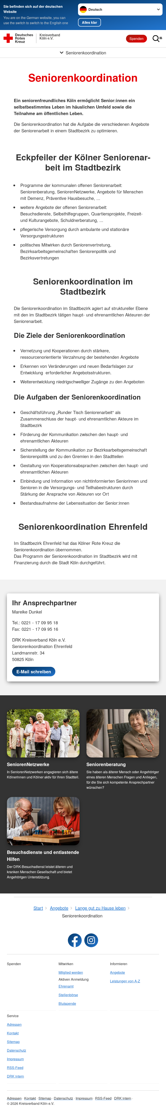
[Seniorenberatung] (122, 733)
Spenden (136, 38)
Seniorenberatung (106, 764)
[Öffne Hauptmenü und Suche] (157, 38)
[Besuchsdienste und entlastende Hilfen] (43, 821)
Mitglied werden (71, 972)
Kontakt (13, 1033)
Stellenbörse (68, 994)
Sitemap (13, 1041)
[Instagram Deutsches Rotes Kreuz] (91, 940)
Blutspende (67, 1003)
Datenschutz (16, 1050)
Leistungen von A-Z (125, 981)
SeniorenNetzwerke (28, 764)
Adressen (14, 1024)
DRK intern (15, 1076)
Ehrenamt (66, 986)
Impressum (15, 1058)
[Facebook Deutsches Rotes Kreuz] (75, 940)
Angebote (117, 972)
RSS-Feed (15, 1067)
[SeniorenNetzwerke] (43, 733)
